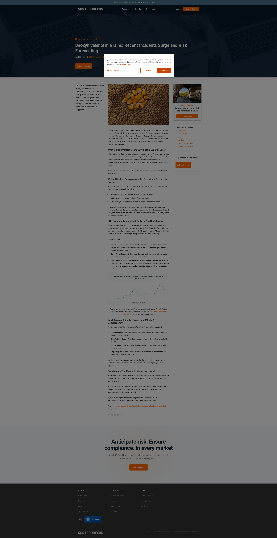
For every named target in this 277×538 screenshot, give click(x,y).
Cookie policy (126, 64)
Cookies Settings (113, 70)
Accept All (164, 70)
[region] (139, 65)
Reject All (148, 70)
